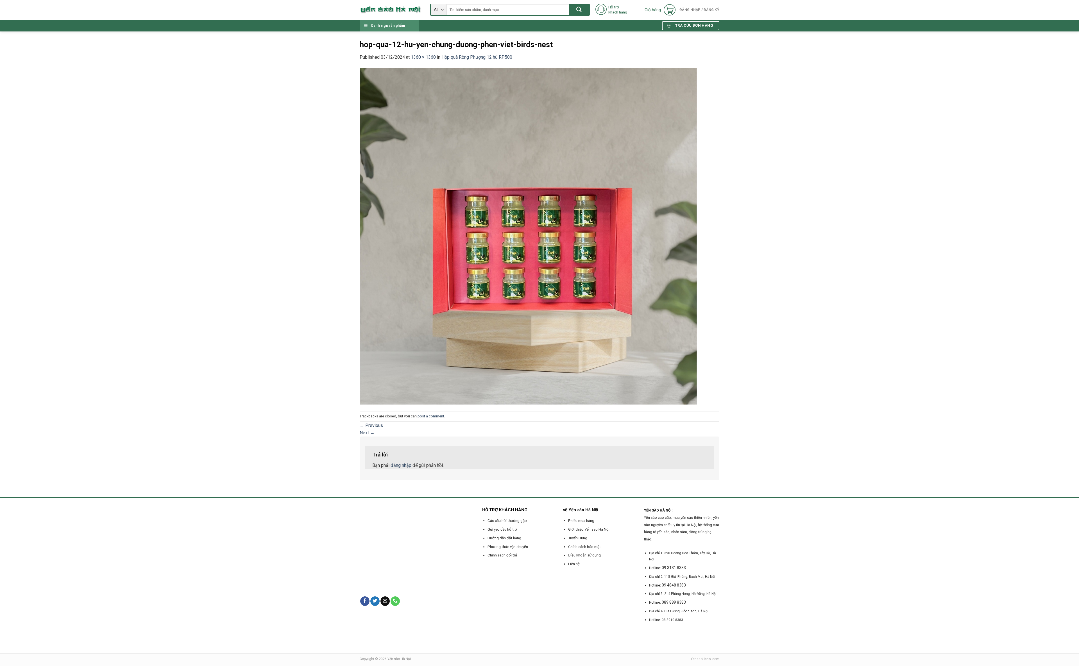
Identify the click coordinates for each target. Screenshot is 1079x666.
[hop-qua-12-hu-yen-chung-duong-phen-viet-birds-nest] (528, 235)
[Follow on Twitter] (375, 601)
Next (367, 432)
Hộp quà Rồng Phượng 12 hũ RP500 (476, 57)
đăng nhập (401, 465)
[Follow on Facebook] (365, 601)
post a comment (431, 416)
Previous (371, 425)
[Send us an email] (385, 601)
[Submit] (579, 9)
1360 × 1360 (423, 57)
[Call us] (395, 601)
